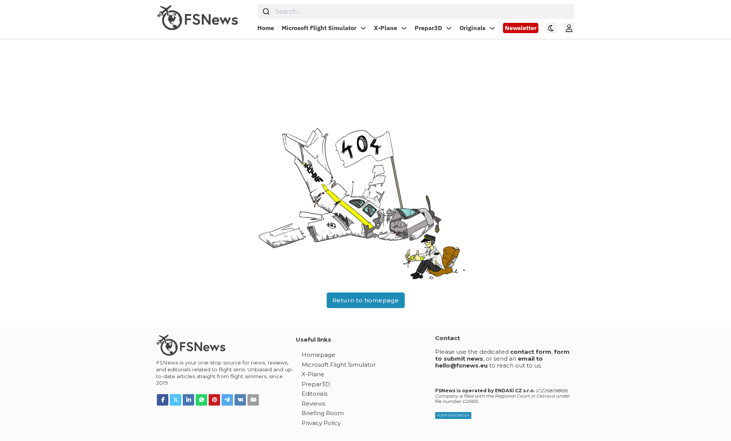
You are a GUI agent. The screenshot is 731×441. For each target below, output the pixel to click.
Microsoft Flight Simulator (319, 28)
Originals (472, 28)
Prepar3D (428, 28)
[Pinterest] (214, 400)
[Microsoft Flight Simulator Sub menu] (363, 28)
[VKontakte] (240, 400)
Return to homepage (365, 300)
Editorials (314, 393)
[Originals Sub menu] (492, 28)
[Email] (253, 400)
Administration (453, 415)
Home (265, 28)
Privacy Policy (321, 423)
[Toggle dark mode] (551, 28)
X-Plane (385, 28)
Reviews (313, 403)
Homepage (318, 354)
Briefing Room (323, 413)
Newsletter (520, 28)
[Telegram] (227, 400)
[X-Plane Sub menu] (404, 28)
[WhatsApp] (201, 400)
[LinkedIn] (188, 400)
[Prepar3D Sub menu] (449, 28)
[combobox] (415, 11)
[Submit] (266, 11)
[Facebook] (162, 400)
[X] (175, 400)
